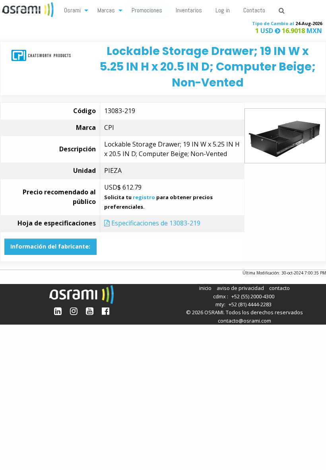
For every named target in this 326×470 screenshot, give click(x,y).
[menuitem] (74, 9)
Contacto (254, 10)
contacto (279, 288)
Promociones (147, 10)
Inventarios (189, 10)
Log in (222, 10)
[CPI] (41, 55)
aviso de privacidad (240, 288)
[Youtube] (89, 310)
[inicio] (28, 8)
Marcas (106, 10)
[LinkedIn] (58, 310)
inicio (205, 288)
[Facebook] (105, 310)
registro (144, 197)
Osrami (72, 10)
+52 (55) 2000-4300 (252, 296)
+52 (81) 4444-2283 (250, 304)
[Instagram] (74, 310)
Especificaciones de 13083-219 (155, 223)
